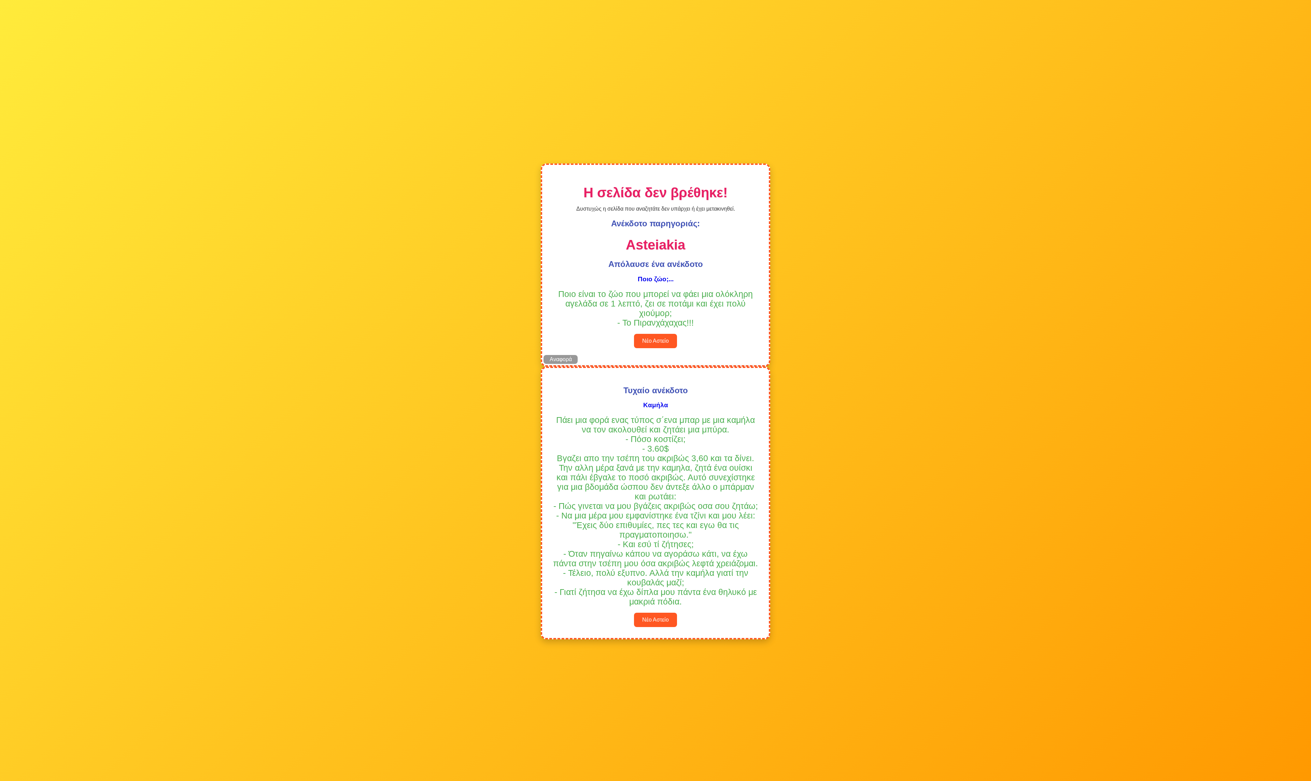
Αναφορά (561, 359)
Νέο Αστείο (655, 341)
